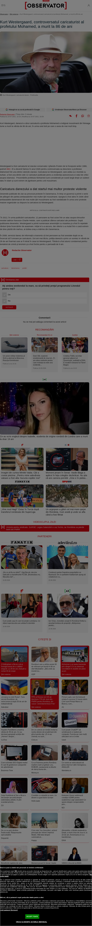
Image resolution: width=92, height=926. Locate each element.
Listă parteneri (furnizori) (9, 910)
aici (24, 887)
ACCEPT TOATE (32, 916)
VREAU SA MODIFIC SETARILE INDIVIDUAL (31, 922)
